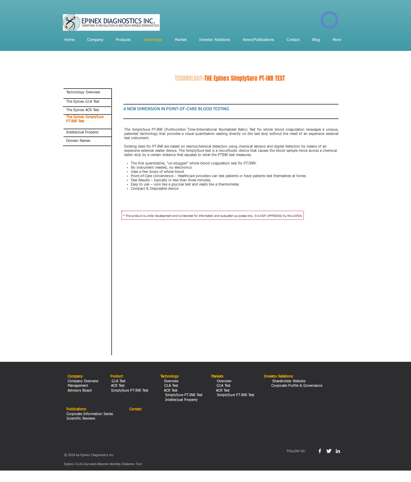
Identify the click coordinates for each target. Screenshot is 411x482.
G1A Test (119, 381)
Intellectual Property (179, 400)
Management (78, 386)
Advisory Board (79, 391)
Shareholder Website (288, 381)
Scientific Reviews (80, 419)
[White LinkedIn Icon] (338, 451)
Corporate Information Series (89, 414)
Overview (170, 381)
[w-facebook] (320, 451)
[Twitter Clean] (329, 451)
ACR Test (118, 386)
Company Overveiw (82, 381)
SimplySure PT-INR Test (129, 391)
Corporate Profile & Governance (296, 386)
